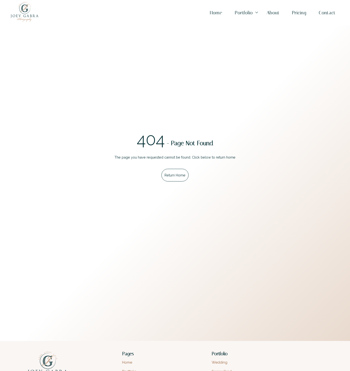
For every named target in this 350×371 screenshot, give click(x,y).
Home (216, 12)
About (273, 12)
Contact (327, 12)
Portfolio (244, 12)
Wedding (219, 362)
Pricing (299, 12)
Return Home (175, 175)
